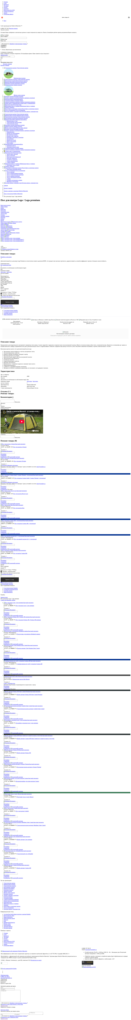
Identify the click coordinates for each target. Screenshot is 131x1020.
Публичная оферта (8, 14)
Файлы (3, 235)
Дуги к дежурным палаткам (14, 177)
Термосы (12, 107)
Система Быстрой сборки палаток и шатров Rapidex (17, 914)
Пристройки (10, 143)
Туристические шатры (22, 68)
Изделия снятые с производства (30, 111)
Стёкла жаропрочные (12, 161)
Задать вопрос (7, 925)
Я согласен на (15, 44)
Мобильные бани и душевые (27, 106)
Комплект (3, 225)
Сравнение (3, 455)
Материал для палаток (12, 181)
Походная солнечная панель (14, 169)
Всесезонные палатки (22, 80)
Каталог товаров (7, 64)
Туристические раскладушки (14, 122)
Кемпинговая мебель (21, 82)
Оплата (5, 7)
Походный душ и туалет (13, 165)
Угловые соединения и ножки (14, 180)
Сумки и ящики (11, 162)
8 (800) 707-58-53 (5, 976)
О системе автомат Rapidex (11, 310)
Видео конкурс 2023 (9, 915)
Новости (6, 919)
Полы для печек (11, 155)
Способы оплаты (8, 313)
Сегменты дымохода (12, 159)
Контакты (6, 4)
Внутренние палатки (12, 134)
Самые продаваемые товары (8, 600)
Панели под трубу (11, 140)
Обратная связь (4, 975)
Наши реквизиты (8, 314)
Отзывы (6, 2)
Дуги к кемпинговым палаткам (15, 173)
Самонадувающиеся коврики (27, 102)
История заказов (8, 928)
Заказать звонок (13, 28)
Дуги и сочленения (20, 110)
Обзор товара (4, 223)
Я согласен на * (15, 1003)
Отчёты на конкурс (9, 11)
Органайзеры (10, 138)
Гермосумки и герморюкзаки (27, 103)
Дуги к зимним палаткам (13, 176)
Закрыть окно (4, 55)
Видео (2, 236)
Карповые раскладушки (13, 147)
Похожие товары (5, 232)
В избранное (4, 457)
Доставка (6, 6)
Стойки (9, 178)
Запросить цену (14, 1017)
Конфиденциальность (9, 922)
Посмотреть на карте (36, 960)
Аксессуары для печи (12, 154)
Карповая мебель (18, 99)
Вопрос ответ (7, 924)
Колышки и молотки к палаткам (15, 137)
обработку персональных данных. (18, 44)
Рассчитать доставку (7, 305)
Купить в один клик (17, 1004)
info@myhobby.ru (41, 466)
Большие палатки (18, 96)
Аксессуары (4, 230)
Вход (5, 20)
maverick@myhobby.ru (91, 949)
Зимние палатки (18, 85)
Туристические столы (12, 123)
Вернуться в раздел (6, 221)
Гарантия (6, 8)
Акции (5, 12)
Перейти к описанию (6, 257)
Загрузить (3, 272)
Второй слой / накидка (12, 136)
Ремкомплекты (10, 132)
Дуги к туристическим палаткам (15, 174)
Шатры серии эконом (19, 95)
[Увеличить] (10, 238)
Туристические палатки (23, 79)
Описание (3, 227)
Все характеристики (6, 265)
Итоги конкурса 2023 (9, 10)
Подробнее (3, 454)
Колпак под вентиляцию (13, 133)
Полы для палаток (11, 141)
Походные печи (17, 104)
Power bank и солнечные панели (30, 108)
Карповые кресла (11, 145)
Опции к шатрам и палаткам (27, 98)
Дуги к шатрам (10, 172)
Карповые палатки (20, 83)
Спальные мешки (18, 100)
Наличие (3, 234)
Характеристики (5, 228)
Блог (5, 921)
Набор (2, 224)
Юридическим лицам (9, 918)
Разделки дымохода (12, 158)
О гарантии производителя (11, 312)
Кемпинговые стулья (12, 121)
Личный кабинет (8, 926)
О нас (5, 3)
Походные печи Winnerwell (14, 157)
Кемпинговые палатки (19, 78)
